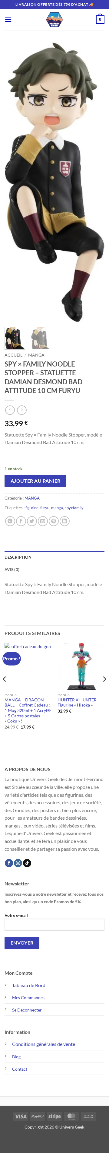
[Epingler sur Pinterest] (54, 521)
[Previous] (14, 182)
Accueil (13, 355)
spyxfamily (74, 507)
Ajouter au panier (36, 481)
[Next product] (10, 410)
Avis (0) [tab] (12, 569)
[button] (8, 19)
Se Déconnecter (27, 1009)
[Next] (94, 182)
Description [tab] (18, 557)
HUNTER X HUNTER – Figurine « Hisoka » (79, 702)
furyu (44, 507)
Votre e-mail (16, 915)
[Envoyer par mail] (43, 521)
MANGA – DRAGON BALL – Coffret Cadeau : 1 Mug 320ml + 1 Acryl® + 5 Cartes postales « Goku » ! (28, 710)
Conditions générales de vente (43, 1044)
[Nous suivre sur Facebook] (9, 863)
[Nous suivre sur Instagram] (18, 863)
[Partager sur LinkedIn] (65, 521)
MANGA (36, 355)
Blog (16, 1056)
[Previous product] (21, 410)
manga (57, 507)
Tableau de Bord (28, 985)
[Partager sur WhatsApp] (10, 521)
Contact (19, 1069)
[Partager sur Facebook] (21, 521)
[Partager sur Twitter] (32, 521)
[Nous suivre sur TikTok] (27, 863)
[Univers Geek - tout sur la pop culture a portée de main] (54, 19)
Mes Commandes (28, 997)
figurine (31, 507)
